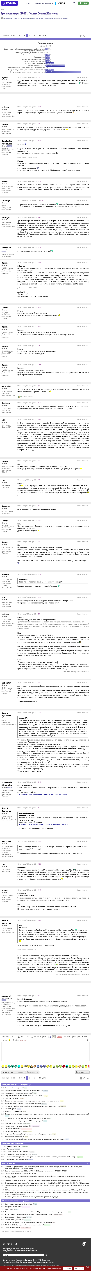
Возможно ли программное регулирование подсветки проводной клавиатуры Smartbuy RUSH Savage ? (41, 1157)
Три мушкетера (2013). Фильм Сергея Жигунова (29, 13)
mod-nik (44, 46)
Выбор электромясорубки (13, 1131)
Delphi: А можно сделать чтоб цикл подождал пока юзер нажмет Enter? (29, 1214)
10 (40, 35)
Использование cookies (11, 1262)
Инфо (79, 77)
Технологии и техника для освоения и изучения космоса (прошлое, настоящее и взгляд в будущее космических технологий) (47, 1114)
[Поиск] (74, 3)
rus (6, 1040)
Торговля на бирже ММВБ (13, 1111)
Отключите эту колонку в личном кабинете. (16, 1231)
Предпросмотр (32, 1072)
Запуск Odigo (9, 1209)
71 (50, 46)
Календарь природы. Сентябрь (17, 1159)
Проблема (10, 1149)
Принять (67, 1268)
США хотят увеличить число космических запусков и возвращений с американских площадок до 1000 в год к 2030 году (45, 1190)
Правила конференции (24, 1260)
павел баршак (63, 18)
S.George (24, 397)
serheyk (30, 397)
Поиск (35, 1260)
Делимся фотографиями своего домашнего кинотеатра (24, 1090)
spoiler (43, 1037)
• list (64, 1037)
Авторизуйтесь (8, 1072)
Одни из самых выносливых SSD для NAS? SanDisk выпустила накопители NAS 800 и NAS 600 (36, 1171)
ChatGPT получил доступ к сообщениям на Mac (20, 1173)
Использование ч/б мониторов (15, 1217)
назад (13, 35)
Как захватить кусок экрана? (14, 1220)
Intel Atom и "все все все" (13, 1123)
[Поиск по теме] (84, 36)
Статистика (46, 1260)
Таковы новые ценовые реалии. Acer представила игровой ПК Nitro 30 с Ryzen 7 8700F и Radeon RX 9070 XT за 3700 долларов (47, 1183)
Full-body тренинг (11, 1109)
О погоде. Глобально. (12, 1098)
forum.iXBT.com (48, 1265)
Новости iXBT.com (8, 1163)
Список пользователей (12, 1227)
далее (44, 35)
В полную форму (82, 1072)
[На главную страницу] (9, 3)
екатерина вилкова (50, 18)
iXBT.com (6, 1265)
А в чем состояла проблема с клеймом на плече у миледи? (42, 794)
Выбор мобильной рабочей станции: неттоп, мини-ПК (23, 1103)
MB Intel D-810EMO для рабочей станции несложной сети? (24, 1225)
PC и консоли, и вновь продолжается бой (19, 1093)
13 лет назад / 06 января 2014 (29, 996)
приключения (8, 18)
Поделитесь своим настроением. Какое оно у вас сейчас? (24, 1096)
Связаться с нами (9, 1260)
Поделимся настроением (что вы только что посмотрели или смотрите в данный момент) (35, 1139)
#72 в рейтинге (6, 256)
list (68, 1037)
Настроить (79, 1268)
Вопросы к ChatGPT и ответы (14, 1136)
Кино (2, 10)
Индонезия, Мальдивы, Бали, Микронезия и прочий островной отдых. (28, 1134)
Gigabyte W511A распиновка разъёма (19, 1154)
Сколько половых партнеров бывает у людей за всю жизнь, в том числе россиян (32, 1101)
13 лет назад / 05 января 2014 (29, 307)
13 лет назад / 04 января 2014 (28, 77)
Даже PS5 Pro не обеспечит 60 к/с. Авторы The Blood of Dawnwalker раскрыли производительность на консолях (42, 1180)
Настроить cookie (26, 1262)
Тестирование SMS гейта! (13, 1207)
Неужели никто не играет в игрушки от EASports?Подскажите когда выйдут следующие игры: (36, 1212)
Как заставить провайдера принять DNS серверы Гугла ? (24, 1121)
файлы (17, 1040)
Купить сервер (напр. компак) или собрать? (19, 1204)
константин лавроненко (22, 18)
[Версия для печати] (81, 36)
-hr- (3, 1040)
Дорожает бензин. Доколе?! (14, 1088)
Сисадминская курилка (13, 1129)
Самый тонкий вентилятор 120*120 (18, 1151)
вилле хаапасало (37, 18)
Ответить (85, 77)
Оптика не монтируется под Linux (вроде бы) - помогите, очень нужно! (28, 1222)
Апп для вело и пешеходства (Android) (18, 1126)
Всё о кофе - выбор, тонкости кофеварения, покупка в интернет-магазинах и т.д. (32, 1106)
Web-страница (6, 1014)
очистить (23, 1040)
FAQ (39, 1260)
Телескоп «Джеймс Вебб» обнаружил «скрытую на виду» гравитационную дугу (31, 1197)
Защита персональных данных (43, 1262)
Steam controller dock (14, 1146)
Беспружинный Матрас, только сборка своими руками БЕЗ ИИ (25, 1118)
